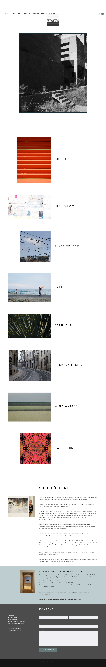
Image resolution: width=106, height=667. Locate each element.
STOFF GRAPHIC (67, 245)
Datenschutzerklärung (48, 664)
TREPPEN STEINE (69, 364)
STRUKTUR (63, 325)
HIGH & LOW (64, 206)
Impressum (61, 664)
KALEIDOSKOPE (67, 447)
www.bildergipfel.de (72, 592)
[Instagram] (98, 14)
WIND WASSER (66, 406)
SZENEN (61, 287)
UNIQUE (61, 159)
